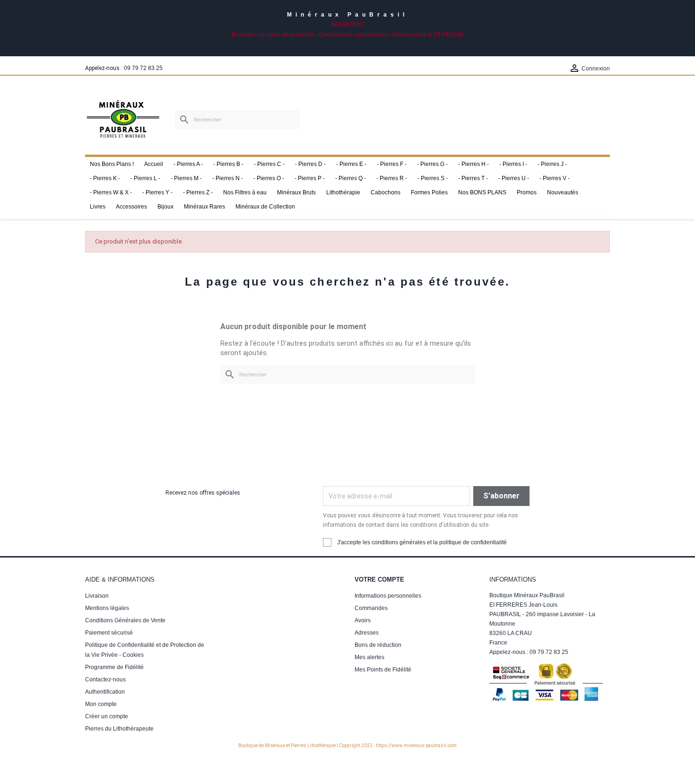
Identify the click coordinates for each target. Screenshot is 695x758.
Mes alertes (369, 657)
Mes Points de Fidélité (383, 669)
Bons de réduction (378, 645)
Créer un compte (106, 716)
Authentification (105, 691)
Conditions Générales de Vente (125, 620)
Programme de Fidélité (114, 667)
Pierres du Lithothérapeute (119, 728)
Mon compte (101, 704)
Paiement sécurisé (109, 632)
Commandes (371, 608)
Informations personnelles (388, 595)
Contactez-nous (105, 679)
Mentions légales (107, 608)
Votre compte (379, 579)
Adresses (367, 632)
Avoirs (363, 620)
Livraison (97, 595)
